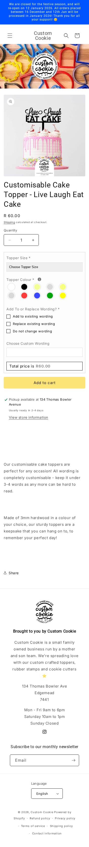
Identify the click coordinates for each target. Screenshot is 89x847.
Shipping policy (61, 826)
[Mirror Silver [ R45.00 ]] (11, 295)
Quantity (10, 230)
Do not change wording (32, 331)
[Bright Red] (24, 295)
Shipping (9, 222)
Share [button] (14, 573)
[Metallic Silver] (50, 287)
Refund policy (40, 818)
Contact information (47, 833)
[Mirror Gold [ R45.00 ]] (63, 287)
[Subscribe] (73, 760)
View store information (28, 417)
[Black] (24, 287)
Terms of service (33, 826)
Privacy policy (65, 818)
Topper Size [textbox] (18, 258)
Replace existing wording (34, 324)
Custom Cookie (42, 812)
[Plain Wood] (11, 287)
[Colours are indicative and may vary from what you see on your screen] (39, 279)
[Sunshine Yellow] (63, 295)
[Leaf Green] (50, 295)
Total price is (29, 366)
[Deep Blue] (37, 295)
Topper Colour (44, 279)
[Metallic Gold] (37, 287)
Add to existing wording (33, 316)
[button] (9, 35)
